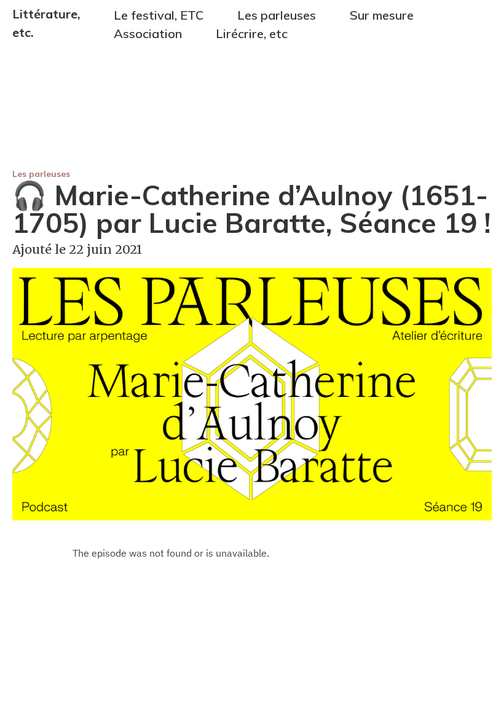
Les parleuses (41, 173)
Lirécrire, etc (252, 33)
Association (148, 33)
